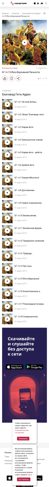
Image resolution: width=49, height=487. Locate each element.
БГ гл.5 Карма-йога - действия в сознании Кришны (29, 153)
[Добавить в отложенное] (11, 78)
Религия (15, 13)
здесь (30, 475)
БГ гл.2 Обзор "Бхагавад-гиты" (29, 114)
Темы (7, 457)
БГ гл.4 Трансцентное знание (29, 140)
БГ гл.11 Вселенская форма (28, 228)
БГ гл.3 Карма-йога (24, 127)
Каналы (5, 13)
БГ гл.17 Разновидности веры (29, 304)
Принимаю (23, 439)
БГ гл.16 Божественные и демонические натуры (27, 292)
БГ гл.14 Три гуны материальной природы (26, 267)
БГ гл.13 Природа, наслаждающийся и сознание (29, 254)
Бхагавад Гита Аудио (31, 13)
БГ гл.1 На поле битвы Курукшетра (25, 103)
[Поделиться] (18, 78)
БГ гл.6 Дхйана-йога (24, 165)
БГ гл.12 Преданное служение (29, 241)
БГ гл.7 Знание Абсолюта (27, 177)
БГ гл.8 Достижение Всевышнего (24, 191)
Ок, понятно (24, 479)
